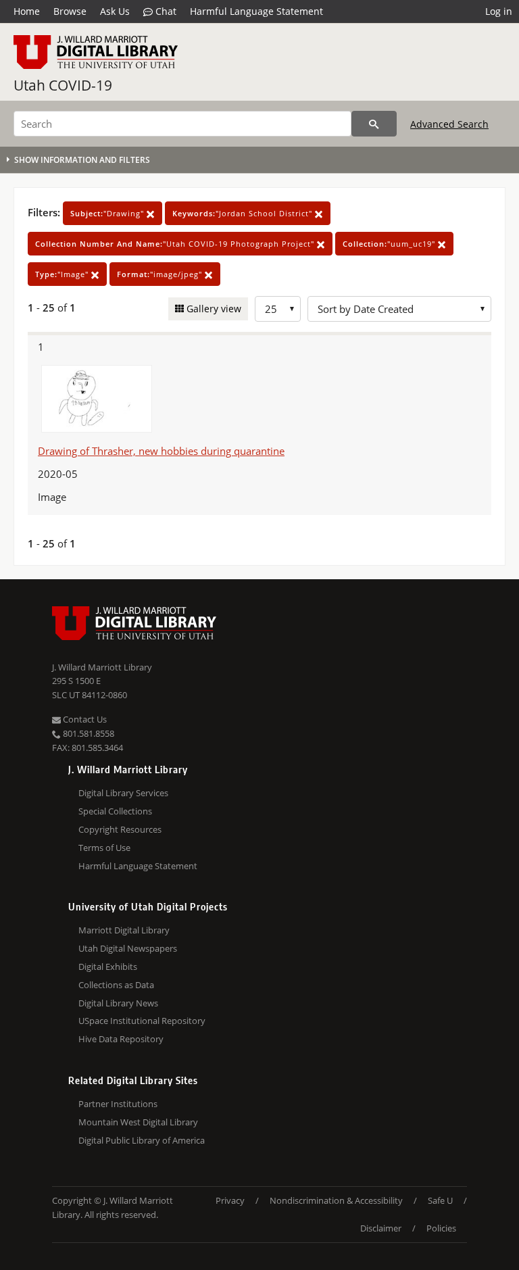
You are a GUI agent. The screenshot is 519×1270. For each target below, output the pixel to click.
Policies (441, 1228)
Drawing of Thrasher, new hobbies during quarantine (161, 451)
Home (27, 11)
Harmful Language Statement (256, 11)
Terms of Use (104, 847)
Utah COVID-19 (63, 85)
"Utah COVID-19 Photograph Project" (176, 244)
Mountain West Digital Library (138, 1122)
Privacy (230, 1200)
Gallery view (212, 308)
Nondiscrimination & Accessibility (336, 1200)
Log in (498, 11)
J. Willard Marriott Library (102, 667)
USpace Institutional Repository (141, 1021)
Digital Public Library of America (141, 1140)
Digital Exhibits (107, 966)
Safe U (440, 1200)
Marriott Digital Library (124, 930)
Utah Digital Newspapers (127, 948)
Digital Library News (118, 1003)
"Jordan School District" (243, 213)
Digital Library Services (123, 793)
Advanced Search (449, 124)
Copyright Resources (120, 829)
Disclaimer (380, 1228)
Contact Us (84, 719)
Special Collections (115, 811)
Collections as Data (116, 985)
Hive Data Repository (121, 1039)
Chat (164, 11)
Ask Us (115, 11)
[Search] (374, 124)
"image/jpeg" (161, 274)
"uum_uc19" (390, 244)
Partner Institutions (117, 1104)
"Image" (63, 274)
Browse (69, 11)
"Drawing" (108, 213)
